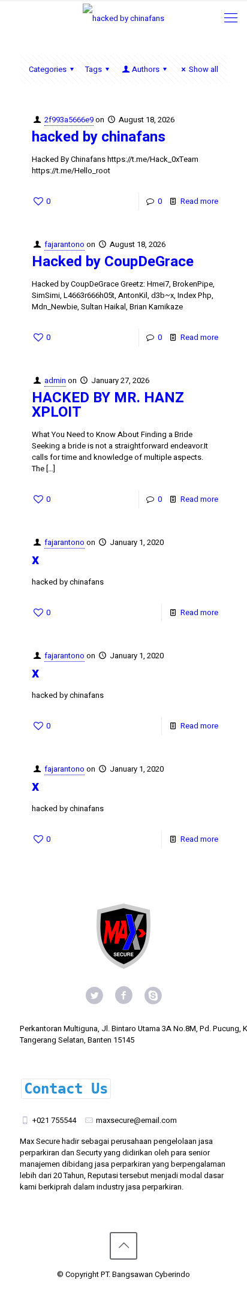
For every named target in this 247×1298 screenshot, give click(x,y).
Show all (203, 69)
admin (55, 380)
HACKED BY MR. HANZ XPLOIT (108, 405)
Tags (93, 69)
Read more (199, 201)
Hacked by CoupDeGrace (113, 261)
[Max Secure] (123, 18)
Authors (145, 69)
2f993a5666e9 (69, 119)
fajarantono (64, 244)
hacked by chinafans (98, 137)
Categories (48, 69)
